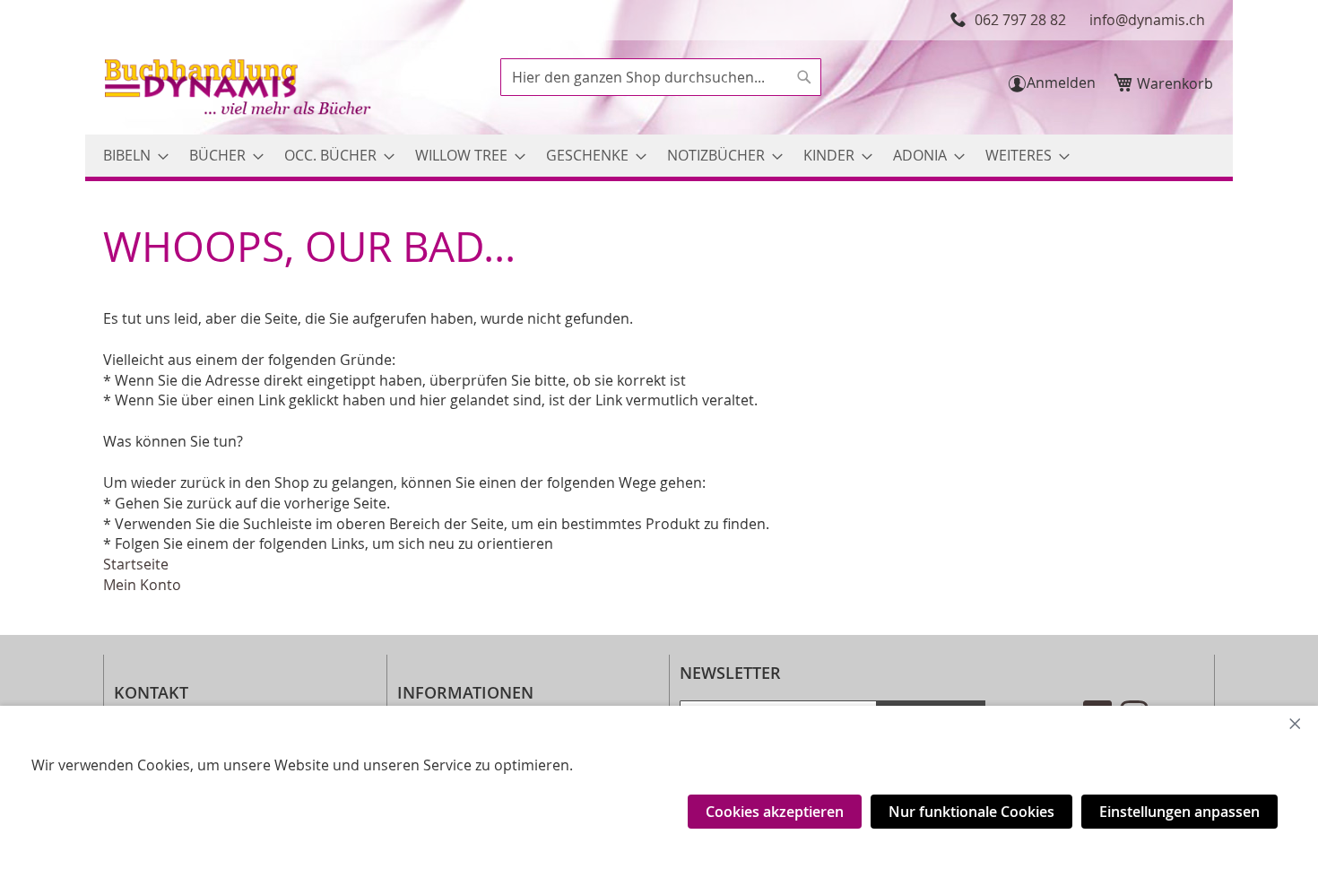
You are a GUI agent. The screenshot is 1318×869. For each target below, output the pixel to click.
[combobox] (660, 77)
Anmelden (1061, 82)
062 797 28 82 (1020, 20)
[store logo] (239, 89)
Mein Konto (142, 585)
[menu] (659, 156)
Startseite (136, 564)
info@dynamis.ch (1147, 20)
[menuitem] (130, 156)
